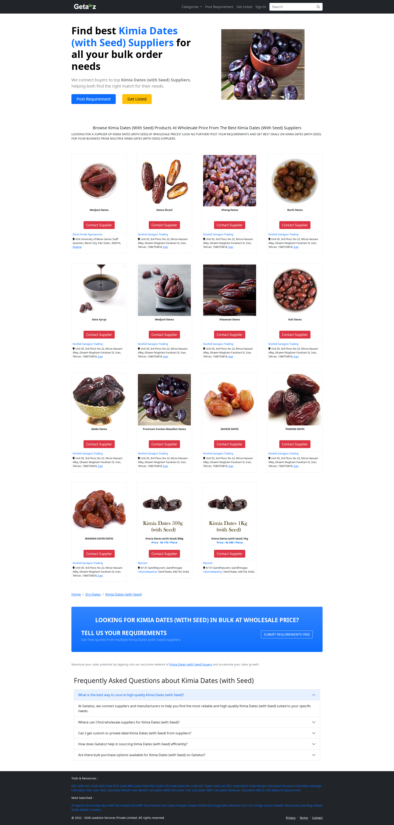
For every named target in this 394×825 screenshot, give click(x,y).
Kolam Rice (129, 805)
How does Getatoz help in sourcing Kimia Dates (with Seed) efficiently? (132, 744)
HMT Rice (115, 805)
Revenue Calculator (241, 790)
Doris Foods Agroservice (87, 234)
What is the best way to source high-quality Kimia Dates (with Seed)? (131, 695)
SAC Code (91, 786)
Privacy (291, 818)
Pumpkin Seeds (186, 805)
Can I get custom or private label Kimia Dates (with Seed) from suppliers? (134, 733)
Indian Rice (100, 805)
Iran (165, 247)
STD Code (170, 786)
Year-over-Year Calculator (103, 790)
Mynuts (142, 563)
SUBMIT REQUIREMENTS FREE (287, 634)
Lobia (171, 805)
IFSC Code (233, 786)
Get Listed (244, 7)
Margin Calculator (269, 786)
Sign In (260, 7)
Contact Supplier (99, 225)
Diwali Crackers (90, 810)
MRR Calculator (173, 790)
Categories (190, 7)
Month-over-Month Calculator (142, 790)
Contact (317, 818)
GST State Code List (212, 786)
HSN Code (105, 786)
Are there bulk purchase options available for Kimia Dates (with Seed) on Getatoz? (141, 755)
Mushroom (292, 805)
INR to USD (263, 790)
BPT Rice (144, 805)
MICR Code (248, 786)
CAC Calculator (195, 790)
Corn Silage (255, 805)
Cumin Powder (274, 805)
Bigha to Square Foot (286, 790)
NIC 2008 (77, 786)
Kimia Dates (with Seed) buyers (191, 664)
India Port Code (152, 786)
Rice (88, 805)
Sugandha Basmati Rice (230, 805)
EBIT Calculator (216, 790)
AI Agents (78, 805)
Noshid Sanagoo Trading (153, 234)
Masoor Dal (158, 805)
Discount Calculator (295, 786)
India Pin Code (188, 786)
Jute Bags (307, 805)
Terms (304, 818)
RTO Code (120, 786)
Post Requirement (219, 7)
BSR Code (134, 786)
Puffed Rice (205, 805)
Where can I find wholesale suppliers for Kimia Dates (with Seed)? (129, 722)
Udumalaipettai (147, 571)
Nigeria (77, 247)
